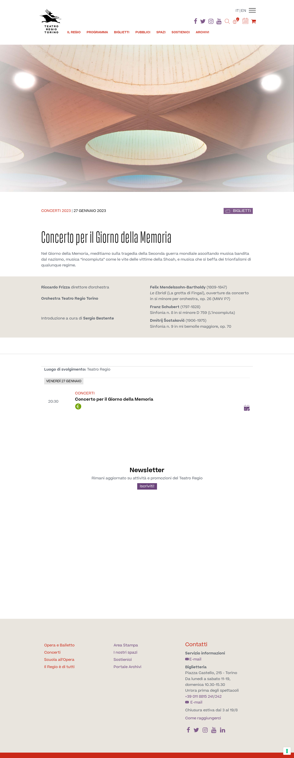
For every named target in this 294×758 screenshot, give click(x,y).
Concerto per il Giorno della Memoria (114, 399)
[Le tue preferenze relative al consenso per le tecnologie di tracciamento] (287, 751)
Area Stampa (126, 645)
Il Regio (74, 32)
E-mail (195, 659)
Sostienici (181, 32)
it (237, 10)
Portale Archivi (127, 667)
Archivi (202, 32)
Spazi (161, 32)
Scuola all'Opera (59, 659)
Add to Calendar (247, 408)
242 (218, 696)
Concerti (52, 652)
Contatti (196, 644)
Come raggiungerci (203, 718)
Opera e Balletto (59, 645)
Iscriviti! (147, 486)
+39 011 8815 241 (199, 696)
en (243, 10)
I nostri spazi (125, 652)
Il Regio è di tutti (59, 667)
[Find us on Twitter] (203, 22)
